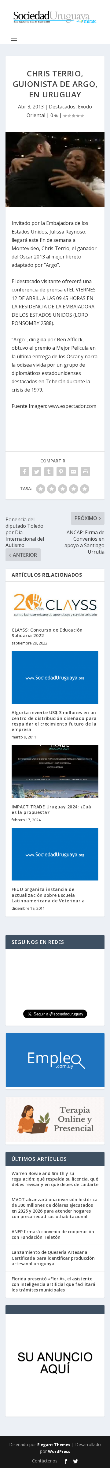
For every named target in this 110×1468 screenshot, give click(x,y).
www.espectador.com (72, 406)
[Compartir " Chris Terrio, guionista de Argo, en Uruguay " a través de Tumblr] (49, 472)
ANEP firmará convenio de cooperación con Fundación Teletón (53, 1234)
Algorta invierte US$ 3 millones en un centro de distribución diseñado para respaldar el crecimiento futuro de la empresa (54, 721)
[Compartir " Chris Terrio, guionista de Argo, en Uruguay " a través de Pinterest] (61, 472)
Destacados (62, 106)
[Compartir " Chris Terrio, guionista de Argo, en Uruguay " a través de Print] (85, 472)
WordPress (59, 1451)
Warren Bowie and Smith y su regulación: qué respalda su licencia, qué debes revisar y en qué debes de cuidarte (55, 1178)
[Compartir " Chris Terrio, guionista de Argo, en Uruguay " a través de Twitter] (37, 472)
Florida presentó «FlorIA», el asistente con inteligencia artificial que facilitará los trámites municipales (53, 1284)
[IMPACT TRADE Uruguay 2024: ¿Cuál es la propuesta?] (55, 771)
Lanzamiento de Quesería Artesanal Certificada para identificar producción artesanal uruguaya (53, 1257)
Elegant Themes (53, 1444)
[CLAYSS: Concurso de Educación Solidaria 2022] (55, 604)
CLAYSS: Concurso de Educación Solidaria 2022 (47, 632)
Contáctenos (44, 1461)
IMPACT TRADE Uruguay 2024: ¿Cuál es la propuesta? (52, 809)
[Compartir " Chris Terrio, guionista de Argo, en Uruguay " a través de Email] (73, 472)
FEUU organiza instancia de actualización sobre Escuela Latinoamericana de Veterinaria (48, 894)
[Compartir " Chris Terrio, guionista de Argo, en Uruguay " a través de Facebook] (24, 472)
